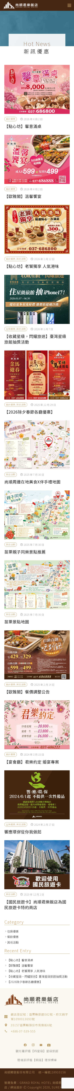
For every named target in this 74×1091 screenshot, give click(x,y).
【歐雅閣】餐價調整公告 (27, 692)
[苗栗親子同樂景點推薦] (37, 514)
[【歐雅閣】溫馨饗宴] (37, 159)
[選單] (69, 5)
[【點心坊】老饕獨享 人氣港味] (37, 229)
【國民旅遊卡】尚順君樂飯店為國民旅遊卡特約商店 (35, 904)
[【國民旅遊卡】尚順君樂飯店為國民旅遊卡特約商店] (37, 864)
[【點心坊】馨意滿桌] (37, 89)
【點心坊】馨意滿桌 (22, 126)
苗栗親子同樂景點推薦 (25, 552)
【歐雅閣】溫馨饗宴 (22, 196)
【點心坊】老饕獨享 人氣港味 (31, 266)
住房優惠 (10, 329)
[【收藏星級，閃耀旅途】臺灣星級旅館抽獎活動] (37, 299)
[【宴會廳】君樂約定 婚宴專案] (37, 724)
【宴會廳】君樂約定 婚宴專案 (31, 762)
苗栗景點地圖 (16, 621)
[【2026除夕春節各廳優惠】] (37, 375)
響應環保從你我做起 (22, 831)
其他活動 (21, 258)
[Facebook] (25, 1045)
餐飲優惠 (10, 119)
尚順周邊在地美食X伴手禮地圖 (32, 482)
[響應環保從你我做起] (37, 794)
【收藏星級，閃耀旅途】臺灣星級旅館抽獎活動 (35, 339)
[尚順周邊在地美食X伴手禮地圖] (37, 444)
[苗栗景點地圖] (37, 584)
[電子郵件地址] (41, 1045)
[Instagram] (33, 1045)
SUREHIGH (60, 1087)
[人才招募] (48, 1045)
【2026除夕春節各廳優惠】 (29, 412)
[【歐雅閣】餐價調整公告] (37, 654)
